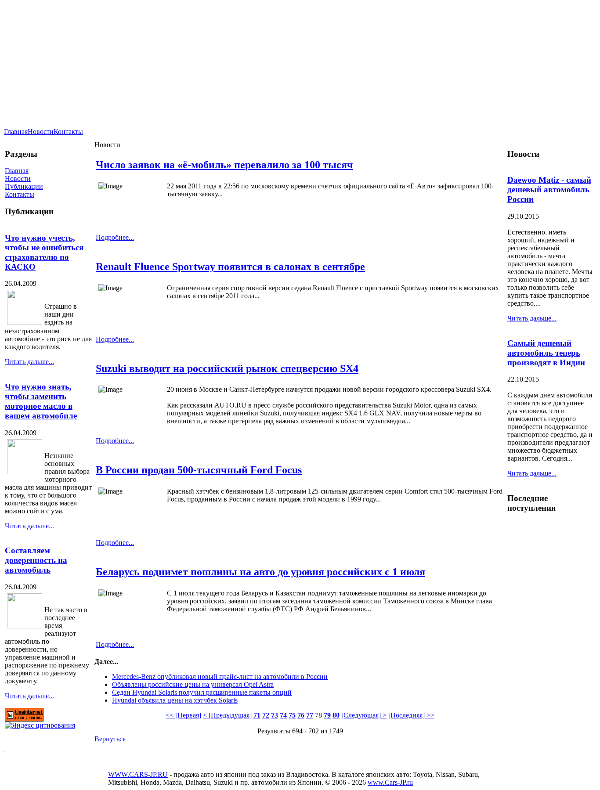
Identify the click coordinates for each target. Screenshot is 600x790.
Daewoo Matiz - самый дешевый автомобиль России (549, 189)
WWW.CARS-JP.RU (138, 774)
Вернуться (110, 739)
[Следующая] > (364, 715)
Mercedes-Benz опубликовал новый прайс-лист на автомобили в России (220, 676)
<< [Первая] (183, 715)
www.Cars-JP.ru (390, 782)
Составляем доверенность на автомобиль (36, 560)
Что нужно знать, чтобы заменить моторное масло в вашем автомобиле (41, 401)
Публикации (24, 186)
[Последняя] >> (411, 715)
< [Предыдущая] (227, 715)
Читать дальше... (29, 361)
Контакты (68, 131)
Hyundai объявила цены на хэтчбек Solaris (175, 700)
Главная (16, 131)
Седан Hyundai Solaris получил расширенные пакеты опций (202, 692)
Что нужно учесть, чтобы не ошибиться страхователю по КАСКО (44, 252)
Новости (41, 131)
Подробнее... (115, 237)
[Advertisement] (412, 38)
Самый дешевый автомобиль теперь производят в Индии (546, 353)
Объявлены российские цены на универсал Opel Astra (193, 684)
